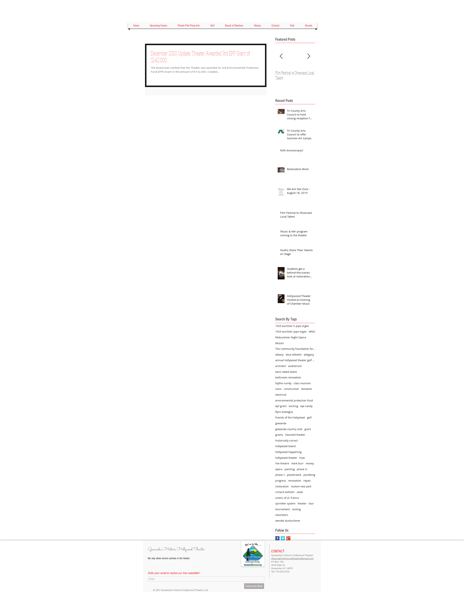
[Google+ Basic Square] (288, 538)
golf (309, 417)
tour (311, 503)
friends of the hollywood (290, 417)
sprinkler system (285, 503)
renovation (294, 480)
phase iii (302, 469)
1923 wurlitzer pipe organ (291, 331)
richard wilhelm (285, 492)
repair (307, 480)
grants (279, 434)
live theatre (282, 463)
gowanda (280, 423)
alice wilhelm (294, 354)
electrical (280, 394)
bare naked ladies (286, 372)
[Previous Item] (281, 56)
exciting (293, 406)
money (310, 463)
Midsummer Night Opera (290, 337)
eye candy (306, 406)
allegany (309, 354)
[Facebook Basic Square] (277, 538)
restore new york (301, 486)
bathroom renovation (288, 377)
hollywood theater (286, 457)
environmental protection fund (294, 400)
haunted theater (295, 434)
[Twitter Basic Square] (283, 538)
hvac (302, 457)
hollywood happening (288, 452)
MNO (312, 331)
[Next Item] (308, 56)
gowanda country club (288, 429)
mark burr (297, 463)
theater (302, 503)
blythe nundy (283, 383)
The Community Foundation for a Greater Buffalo (295, 348)
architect (280, 366)
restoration (282, 486)
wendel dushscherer (287, 520)
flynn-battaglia (284, 412)
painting (290, 469)
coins (278, 389)
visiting (296, 509)
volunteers (281, 515)
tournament (282, 509)
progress (280, 480)
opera (278, 469)
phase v (280, 475)
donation (306, 389)
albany (279, 354)
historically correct (286, 440)
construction (291, 389)
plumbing (309, 475)
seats (300, 492)
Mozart (279, 343)
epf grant (281, 406)
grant (307, 429)
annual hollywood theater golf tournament (295, 360)
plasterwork (294, 475)
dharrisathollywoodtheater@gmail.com (292, 558)
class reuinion (302, 383)
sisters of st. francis (287, 498)
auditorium (295, 366)
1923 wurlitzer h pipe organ (292, 326)
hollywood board (285, 446)
